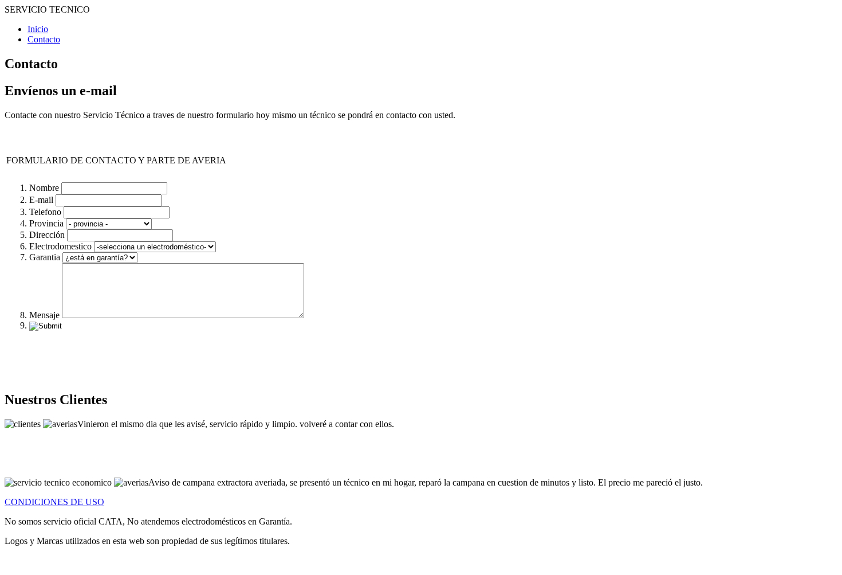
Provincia (46, 223)
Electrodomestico (60, 246)
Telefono (45, 212)
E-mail (41, 200)
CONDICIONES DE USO (54, 502)
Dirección (47, 235)
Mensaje (44, 315)
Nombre (44, 188)
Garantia (44, 257)
